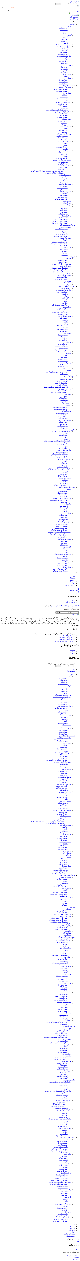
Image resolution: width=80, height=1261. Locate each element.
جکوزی (65, 548)
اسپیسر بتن (64, 52)
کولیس (65, 439)
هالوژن (65, 149)
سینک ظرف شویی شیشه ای (58, 270)
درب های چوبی (63, 331)
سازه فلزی (64, 400)
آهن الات (68, 35)
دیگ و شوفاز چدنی (62, 234)
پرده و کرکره (67, 368)
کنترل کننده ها (66, 216)
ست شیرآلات (63, 515)
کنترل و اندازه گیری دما (60, 223)
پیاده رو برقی (63, 182)
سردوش (65, 556)
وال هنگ (65, 511)
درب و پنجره (67, 323)
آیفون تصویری (63, 162)
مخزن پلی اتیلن (63, 214)
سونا (66, 552)
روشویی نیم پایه (62, 491)
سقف (69, 65)
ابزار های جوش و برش (64, 459)
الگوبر (66, 461)
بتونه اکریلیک (63, 336)
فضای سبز (67, 394)
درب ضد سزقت (62, 329)
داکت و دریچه (67, 247)
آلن (66, 470)
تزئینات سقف (67, 307)
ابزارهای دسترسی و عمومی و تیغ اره (59, 468)
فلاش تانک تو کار (62, 563)
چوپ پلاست (64, 424)
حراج (73, 600)
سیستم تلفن (64, 115)
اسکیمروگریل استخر (61, 383)
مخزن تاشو (64, 210)
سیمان (69, 78)
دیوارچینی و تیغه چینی (64, 56)
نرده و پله (68, 362)
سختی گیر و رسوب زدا (60, 236)
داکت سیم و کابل (62, 98)
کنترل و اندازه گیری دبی (60, 221)
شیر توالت (64, 517)
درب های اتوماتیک (62, 137)
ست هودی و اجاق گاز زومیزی (61, 264)
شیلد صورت (64, 483)
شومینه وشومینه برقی (64, 351)
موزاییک (68, 405)
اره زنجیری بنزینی (62, 444)
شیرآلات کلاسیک (66, 522)
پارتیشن (65, 320)
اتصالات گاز (64, 190)
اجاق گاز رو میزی (62, 260)
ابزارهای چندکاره (62, 476)
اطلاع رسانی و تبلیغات (64, 87)
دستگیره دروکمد (62, 292)
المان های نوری (63, 390)
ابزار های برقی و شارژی (63, 450)
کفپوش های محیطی (64, 420)
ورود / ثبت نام (70, 1236)
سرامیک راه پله (63, 344)
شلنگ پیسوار (63, 543)
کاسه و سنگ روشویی (61, 496)
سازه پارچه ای (63, 72)
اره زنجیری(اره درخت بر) (59, 455)
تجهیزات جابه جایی (65, 175)
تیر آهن (65, 43)
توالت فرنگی (63, 509)
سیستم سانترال (62, 117)
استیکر (65, 301)
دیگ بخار (65, 232)
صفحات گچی (63, 318)
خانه (78, 605)
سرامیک (68, 342)
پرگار (66, 437)
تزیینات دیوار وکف (65, 297)
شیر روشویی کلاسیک (61, 528)
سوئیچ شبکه (64, 124)
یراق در (65, 296)
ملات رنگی (64, 31)
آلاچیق (66, 396)
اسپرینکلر (60, 169)
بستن (77, 592)
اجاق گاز (68, 258)
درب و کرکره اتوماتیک (64, 134)
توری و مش (64, 41)
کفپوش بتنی (64, 428)
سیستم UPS (64, 106)
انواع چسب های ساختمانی (63, 45)
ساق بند (65, 481)
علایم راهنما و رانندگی (60, 485)
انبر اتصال (64, 463)
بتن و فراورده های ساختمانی (62, 46)
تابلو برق (65, 128)
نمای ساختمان (66, 411)
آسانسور (65, 177)
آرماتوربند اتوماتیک (62, 452)
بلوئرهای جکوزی (62, 385)
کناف (66, 322)
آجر (66, 59)
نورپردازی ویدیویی (62, 147)
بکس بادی (64, 446)
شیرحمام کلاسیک (62, 526)
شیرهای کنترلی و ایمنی (60, 219)
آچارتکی (65, 472)
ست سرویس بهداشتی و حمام (61, 498)
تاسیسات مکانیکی (65, 165)
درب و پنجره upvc (62, 325)
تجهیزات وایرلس (62, 121)
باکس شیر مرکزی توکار (60, 569)
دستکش (65, 480)
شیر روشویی (63, 519)
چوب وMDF (64, 374)
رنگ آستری (64, 338)
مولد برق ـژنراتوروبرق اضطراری (57, 110)
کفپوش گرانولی (62, 426)
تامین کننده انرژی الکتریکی (62, 102)
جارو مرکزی (67, 201)
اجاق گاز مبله (63, 262)
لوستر (66, 145)
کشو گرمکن (67, 284)
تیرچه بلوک (64, 67)
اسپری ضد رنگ (63, 335)
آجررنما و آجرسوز (62, 413)
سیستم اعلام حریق (65, 150)
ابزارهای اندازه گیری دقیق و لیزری (60, 431)
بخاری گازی (64, 245)
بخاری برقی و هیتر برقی (60, 242)
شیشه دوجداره (63, 361)
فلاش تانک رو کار (62, 565)
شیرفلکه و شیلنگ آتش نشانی (54, 173)
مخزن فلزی (64, 212)
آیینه (66, 355)
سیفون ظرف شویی (61, 279)
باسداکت (65, 95)
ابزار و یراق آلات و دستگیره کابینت (57, 372)
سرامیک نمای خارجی (61, 349)
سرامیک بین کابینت (61, 346)
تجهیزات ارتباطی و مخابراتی (62, 111)
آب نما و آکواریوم (66, 288)
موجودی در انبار (70, 602)
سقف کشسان (63, 314)
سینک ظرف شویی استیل (59, 268)
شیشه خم (64, 357)
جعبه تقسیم (64, 97)
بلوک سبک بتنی (63, 61)
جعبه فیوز (64, 132)
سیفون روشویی (62, 535)
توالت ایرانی (64, 506)
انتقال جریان (67, 93)
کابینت (69, 370)
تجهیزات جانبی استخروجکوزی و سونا (56, 387)
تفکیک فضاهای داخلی (64, 316)
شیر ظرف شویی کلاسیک (59, 530)
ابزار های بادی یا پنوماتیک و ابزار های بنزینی (57, 441)
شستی (65, 156)
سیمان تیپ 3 (63, 84)
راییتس (65, 71)
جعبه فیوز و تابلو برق (64, 126)
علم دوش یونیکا (62, 558)
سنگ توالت (67, 504)
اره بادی (65, 442)
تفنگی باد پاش (63, 448)
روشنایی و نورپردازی (64, 141)
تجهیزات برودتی (66, 227)
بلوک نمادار (64, 63)
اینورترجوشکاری (62, 467)
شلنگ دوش (64, 541)
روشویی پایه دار (62, 493)
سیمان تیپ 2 (63, 82)
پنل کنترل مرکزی (62, 158)
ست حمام (64, 502)
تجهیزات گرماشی (65, 238)
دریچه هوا (64, 251)
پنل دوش (65, 560)
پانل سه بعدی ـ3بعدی (61, 58)
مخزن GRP (64, 208)
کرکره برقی (64, 139)
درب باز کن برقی (62, 164)
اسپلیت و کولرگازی (61, 229)
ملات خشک (64, 30)
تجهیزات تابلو (63, 130)
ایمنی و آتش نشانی (65, 478)
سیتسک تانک (64, 195)
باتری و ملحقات (62, 104)
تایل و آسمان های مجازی (60, 312)
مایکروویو (68, 281)
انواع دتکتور (64, 154)
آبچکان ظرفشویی (62, 277)
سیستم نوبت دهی (62, 91)
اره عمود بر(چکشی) (61, 457)
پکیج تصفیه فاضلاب (61, 199)
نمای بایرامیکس (62, 418)
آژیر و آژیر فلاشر (62, 152)
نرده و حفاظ (64, 364)
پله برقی (65, 180)
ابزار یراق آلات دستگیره (63, 290)
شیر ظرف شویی (62, 521)
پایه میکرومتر (63, 435)
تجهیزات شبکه (66, 119)
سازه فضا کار (63, 415)
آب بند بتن (64, 48)
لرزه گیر (68, 204)
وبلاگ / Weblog (74, 591)
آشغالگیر (65, 193)
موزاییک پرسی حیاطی (60, 407)
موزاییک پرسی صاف (61, 409)
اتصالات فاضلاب (62, 188)
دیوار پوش (64, 303)
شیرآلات (68, 513)
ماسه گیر (64, 255)
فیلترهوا (65, 253)
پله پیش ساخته (63, 366)
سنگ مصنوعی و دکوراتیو (60, 305)
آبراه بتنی (65, 50)
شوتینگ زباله (67, 203)
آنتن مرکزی (64, 113)
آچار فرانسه (64, 474)
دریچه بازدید (64, 249)
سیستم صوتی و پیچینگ (60, 89)
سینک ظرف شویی (65, 266)
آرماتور (65, 37)
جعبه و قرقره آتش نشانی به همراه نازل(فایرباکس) (47, 171)
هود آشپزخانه (67, 283)
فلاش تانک (68, 561)
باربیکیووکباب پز (62, 398)
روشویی (68, 489)
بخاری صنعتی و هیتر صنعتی (59, 243)
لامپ (66, 143)
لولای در (65, 294)
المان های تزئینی (62, 309)
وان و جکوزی (67, 547)
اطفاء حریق (64, 167)
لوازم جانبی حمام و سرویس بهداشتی (59, 532)
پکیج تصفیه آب (63, 197)
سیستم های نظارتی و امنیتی (62, 160)
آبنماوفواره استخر (62, 381)
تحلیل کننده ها (63, 217)
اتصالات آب (64, 186)
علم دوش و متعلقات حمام (62, 554)
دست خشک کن (63, 537)
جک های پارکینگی (62, 136)
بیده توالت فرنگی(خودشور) (59, 534)
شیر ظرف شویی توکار (60, 571)
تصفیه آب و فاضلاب (65, 191)
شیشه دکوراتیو (63, 359)
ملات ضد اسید (63, 33)
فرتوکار (69, 273)
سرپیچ (66, 100)
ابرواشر (65, 230)
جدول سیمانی (63, 422)
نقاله (66, 433)
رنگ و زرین (67, 333)
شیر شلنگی (64, 545)
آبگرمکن (65, 240)
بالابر (66, 178)
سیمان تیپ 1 (63, 80)
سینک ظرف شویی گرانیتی (59, 271)
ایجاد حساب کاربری (73, 1255)
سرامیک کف (63, 348)
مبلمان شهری (67, 403)
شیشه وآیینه (67, 353)
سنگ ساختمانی (66, 74)
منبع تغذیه (64, 108)
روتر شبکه (64, 123)
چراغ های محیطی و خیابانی (59, 392)
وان (66, 550)
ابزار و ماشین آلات (71, 605)
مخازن (69, 206)
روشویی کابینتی (62, 494)
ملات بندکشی (63, 28)
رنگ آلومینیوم (63, 340)
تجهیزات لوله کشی (65, 184)
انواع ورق (64, 39)
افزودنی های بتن (62, 54)
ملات (69, 26)
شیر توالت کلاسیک (62, 524)
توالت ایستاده (63, 508)
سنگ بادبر (64, 76)
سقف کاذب (64, 310)
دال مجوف (64, 69)
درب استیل (64, 327)
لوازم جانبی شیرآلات (64, 539)
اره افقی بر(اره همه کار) (60, 454)
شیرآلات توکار (66, 567)
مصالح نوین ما (63, 416)
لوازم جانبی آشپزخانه (64, 275)
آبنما (70, 377)
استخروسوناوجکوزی (64, 379)
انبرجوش (65, 465)
